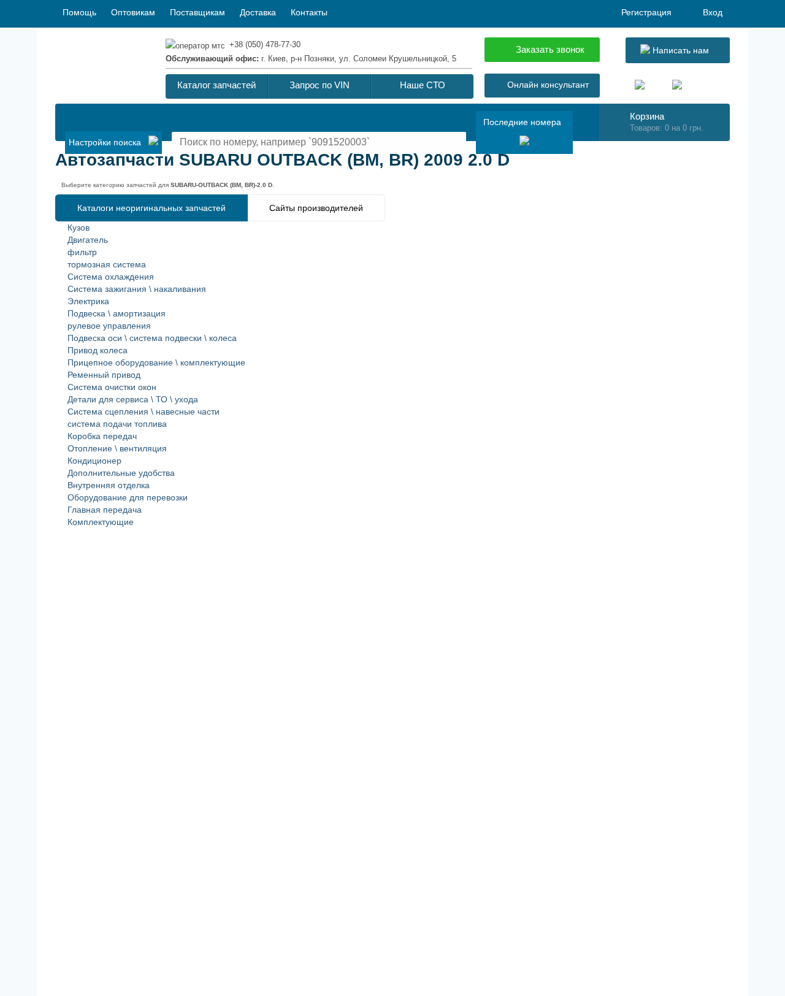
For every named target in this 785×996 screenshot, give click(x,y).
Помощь (79, 12)
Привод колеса (97, 350)
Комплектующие (100, 522)
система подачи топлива (117, 424)
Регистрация (646, 12)
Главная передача (104, 510)
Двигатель (87, 240)
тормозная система (106, 264)
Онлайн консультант (548, 85)
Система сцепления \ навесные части (143, 411)
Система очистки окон (111, 387)
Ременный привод (103, 375)
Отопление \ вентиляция (117, 448)
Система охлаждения (110, 277)
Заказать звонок (550, 49)
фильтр (82, 252)
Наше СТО (422, 85)
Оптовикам (133, 12)
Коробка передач (102, 436)
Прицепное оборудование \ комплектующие (156, 362)
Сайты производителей (316, 208)
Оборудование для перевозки (127, 497)
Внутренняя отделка (108, 485)
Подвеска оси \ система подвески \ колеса (152, 338)
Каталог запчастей (216, 85)
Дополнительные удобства (121, 473)
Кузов (78, 227)
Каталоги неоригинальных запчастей (151, 208)
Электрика (88, 301)
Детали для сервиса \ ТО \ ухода (132, 399)
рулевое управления (109, 326)
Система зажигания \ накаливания (136, 289)
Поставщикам (197, 12)
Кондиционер (94, 460)
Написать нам (679, 50)
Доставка (258, 12)
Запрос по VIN (319, 85)
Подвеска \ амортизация (116, 313)
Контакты (309, 12)
